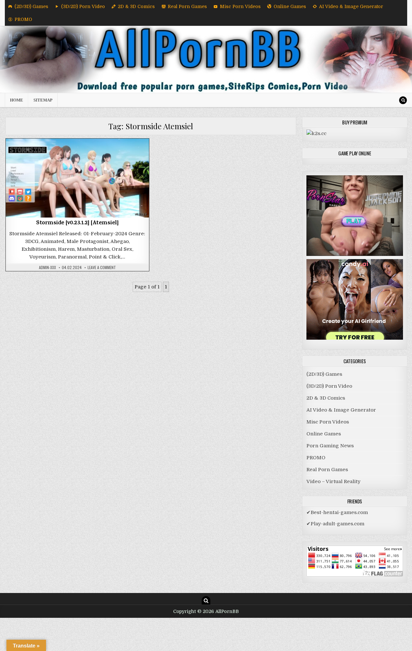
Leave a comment (102, 267)
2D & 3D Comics (136, 6)
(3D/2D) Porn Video (83, 6)
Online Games (290, 6)
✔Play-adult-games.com (335, 524)
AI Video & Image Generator (351, 6)
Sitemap (42, 100)
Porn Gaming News (330, 446)
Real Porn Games (187, 6)
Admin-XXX (47, 267)
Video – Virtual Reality (333, 481)
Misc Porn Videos (240, 6)
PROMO (23, 19)
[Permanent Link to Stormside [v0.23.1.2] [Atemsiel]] (77, 178)
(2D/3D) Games (31, 6)
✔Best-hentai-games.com (337, 512)
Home (16, 100)
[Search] (403, 100)
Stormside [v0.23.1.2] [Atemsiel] (77, 223)
